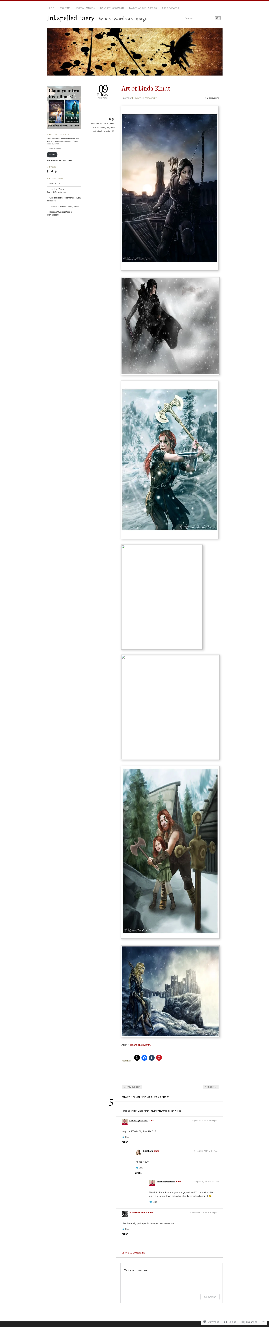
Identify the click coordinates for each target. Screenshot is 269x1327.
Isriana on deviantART (142, 1044)
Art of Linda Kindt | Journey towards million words (156, 1111)
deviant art (104, 123)
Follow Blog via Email (61, 134)
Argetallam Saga (85, 8)
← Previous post (132, 1087)
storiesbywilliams (138, 1120)
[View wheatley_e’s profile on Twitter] (52, 171)
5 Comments (213, 98)
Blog (51, 8)
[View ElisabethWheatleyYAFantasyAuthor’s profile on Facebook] (48, 171)
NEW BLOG (54, 183)
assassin (95, 123)
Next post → (211, 1087)
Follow (52, 155)
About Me (65, 8)
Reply (125, 1142)
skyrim (100, 131)
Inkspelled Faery (70, 18)
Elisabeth (137, 98)
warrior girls (109, 131)
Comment (210, 1296)
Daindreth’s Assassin (112, 8)
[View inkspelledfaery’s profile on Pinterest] (56, 171)
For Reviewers (170, 8)
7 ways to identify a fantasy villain (64, 206)
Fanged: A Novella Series (143, 8)
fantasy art (151, 98)
